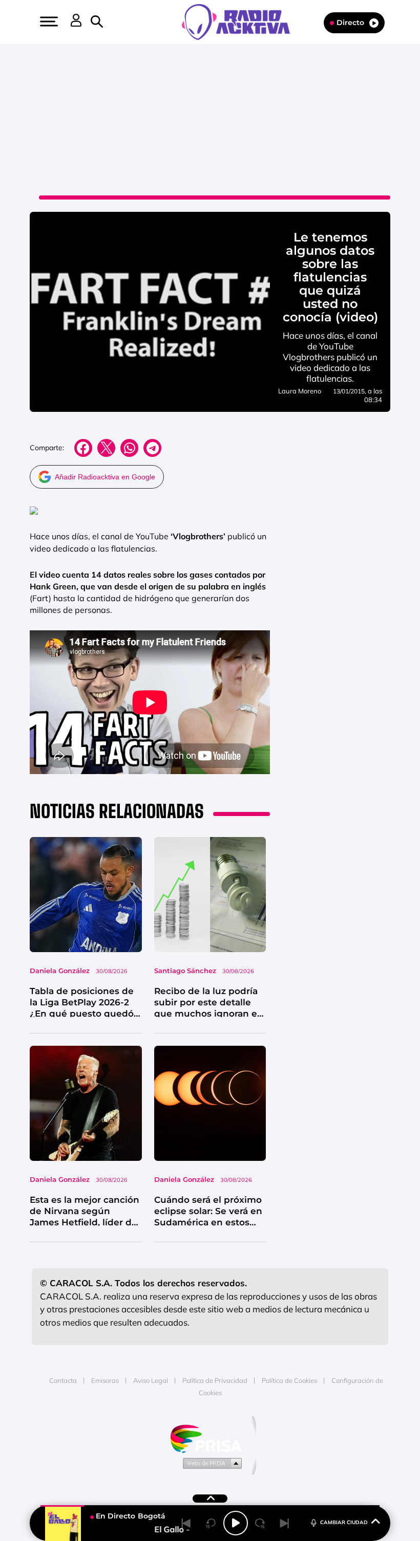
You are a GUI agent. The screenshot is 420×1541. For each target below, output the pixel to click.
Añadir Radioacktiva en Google (105, 477)
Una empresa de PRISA (210, 1437)
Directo (350, 22)
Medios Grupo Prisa (210, 1463)
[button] (47, 21)
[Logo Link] (241, 21)
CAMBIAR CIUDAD (344, 1522)
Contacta (63, 1380)
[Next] (284, 1523)
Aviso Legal (150, 1380)
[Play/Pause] (235, 1523)
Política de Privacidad (214, 1380)
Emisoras (105, 1380)
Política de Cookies (289, 1380)
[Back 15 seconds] (211, 1523)
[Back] (186, 1523)
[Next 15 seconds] (260, 1523)
